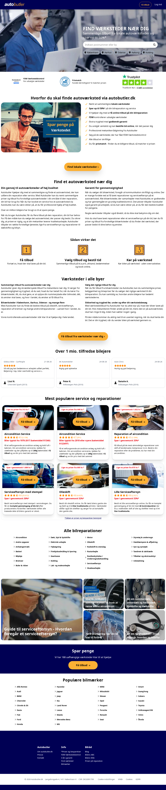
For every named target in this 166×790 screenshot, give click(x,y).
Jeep (59, 696)
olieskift (53, 305)
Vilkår (120, 779)
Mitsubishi (104, 691)
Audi (19, 691)
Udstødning (138, 561)
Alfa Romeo (22, 686)
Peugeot (103, 705)
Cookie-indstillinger (106, 779)
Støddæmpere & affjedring (145, 542)
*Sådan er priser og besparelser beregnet (83, 518)
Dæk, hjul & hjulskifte (60, 537)
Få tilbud (145, 5)
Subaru (141, 696)
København (92, 52)
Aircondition (21, 537)
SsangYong (143, 691)
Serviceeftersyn (94, 563)
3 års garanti (66, 758)
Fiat (18, 715)
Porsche (103, 710)
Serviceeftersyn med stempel (23, 492)
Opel (102, 701)
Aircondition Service (17, 434)
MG (58, 724)
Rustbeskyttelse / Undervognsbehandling (97, 557)
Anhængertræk (23, 547)
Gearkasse (55, 556)
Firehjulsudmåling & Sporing (63, 551)
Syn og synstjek (140, 547)
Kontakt (40, 758)
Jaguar (60, 691)
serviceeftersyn (65, 305)
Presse (40, 754)
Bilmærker (65, 764)
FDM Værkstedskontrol (71, 754)
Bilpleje (19, 556)
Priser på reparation (94, 761)
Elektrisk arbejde (58, 542)
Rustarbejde (92, 551)
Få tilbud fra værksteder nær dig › (83, 336)
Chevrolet (21, 701)
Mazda (60, 715)
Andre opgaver (22, 542)
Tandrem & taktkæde (143, 551)
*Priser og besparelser (71, 751)
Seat (102, 719)
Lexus (59, 710)
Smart (141, 686)
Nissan (103, 696)
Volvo (140, 715)
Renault (103, 715)
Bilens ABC (89, 754)
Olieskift (64, 492)
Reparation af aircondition (131, 434)
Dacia (19, 710)
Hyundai (60, 686)
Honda (20, 724)
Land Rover (62, 705)
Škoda (141, 719)
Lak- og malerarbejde (60, 565)
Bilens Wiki (90, 758)
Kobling (54, 561)
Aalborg (135, 52)
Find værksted (67, 761)
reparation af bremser (12, 308)
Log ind (158, 4)
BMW (19, 696)
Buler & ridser (22, 565)
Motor (90, 537)
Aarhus (108, 52)
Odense (121, 52)
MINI (102, 686)
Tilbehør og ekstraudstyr (144, 556)
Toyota (141, 705)
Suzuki (141, 701)
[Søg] (154, 45)
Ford (19, 719)
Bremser (19, 561)
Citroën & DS (22, 705)
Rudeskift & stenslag (96, 547)
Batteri (19, 551)
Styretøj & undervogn (143, 537)
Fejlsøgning (56, 547)
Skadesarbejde (93, 568)
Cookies (129, 779)
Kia (58, 701)
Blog (87, 751)
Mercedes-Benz (63, 719)
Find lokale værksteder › (83, 167)
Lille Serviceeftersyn (127, 492)
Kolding (149, 52)
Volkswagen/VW (145, 710)
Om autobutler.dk (45, 751)
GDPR (138, 779)
